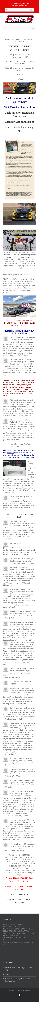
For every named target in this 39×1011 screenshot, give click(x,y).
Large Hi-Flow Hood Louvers (19, 257)
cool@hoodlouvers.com (19, 6)
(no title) (8, 974)
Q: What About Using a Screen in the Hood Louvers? (18, 980)
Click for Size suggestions (19, 121)
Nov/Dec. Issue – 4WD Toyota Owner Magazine (18, 968)
